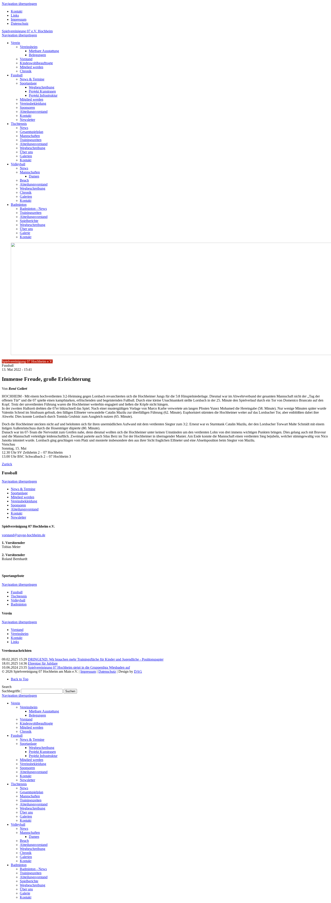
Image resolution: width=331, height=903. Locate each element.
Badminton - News (33, 869)
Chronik (26, 731)
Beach (24, 841)
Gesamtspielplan (31, 792)
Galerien (26, 816)
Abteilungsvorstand (34, 772)
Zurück (7, 464)
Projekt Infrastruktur (43, 756)
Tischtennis (19, 596)
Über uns (26, 812)
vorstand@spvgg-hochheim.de (23, 535)
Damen (34, 837)
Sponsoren (27, 768)
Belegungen (37, 715)
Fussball (17, 592)
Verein (15, 703)
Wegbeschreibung (41, 748)
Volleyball (18, 600)
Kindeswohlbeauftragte (36, 723)
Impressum (18, 19)
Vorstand (17, 630)
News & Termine (32, 739)
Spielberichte (29, 881)
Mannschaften (30, 796)
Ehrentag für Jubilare (43, 663)
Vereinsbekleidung (33, 764)
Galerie (25, 893)
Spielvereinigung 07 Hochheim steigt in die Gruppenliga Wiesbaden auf (79, 667)
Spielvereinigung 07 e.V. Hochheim (27, 31)
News (24, 788)
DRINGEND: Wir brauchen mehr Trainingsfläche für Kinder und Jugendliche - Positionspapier (95, 659)
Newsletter (27, 780)
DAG (138, 671)
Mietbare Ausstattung (44, 711)
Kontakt (16, 11)
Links (15, 15)
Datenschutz (19, 23)
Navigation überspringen (19, 4)
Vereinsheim (19, 634)
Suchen (70, 691)
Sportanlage (28, 743)
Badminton (19, 604)
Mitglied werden (31, 727)
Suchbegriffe (11, 691)
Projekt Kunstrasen (42, 752)
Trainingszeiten (30, 800)
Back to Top (19, 679)
